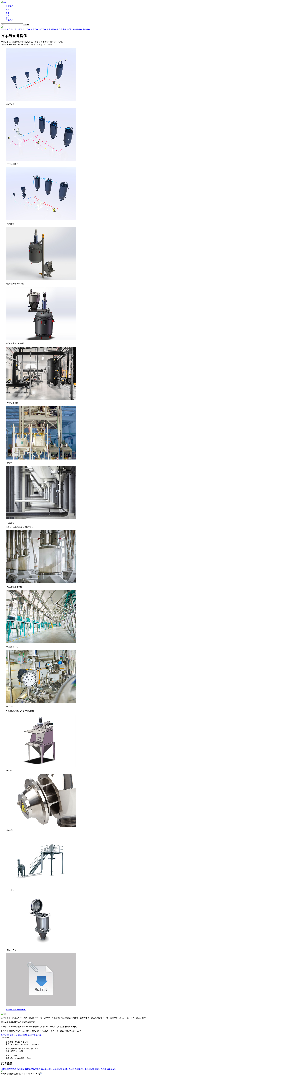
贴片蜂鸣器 (11, 1069)
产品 (7, 10)
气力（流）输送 (15, 29)
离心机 (71, 1069)
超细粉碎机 (57, 1069)
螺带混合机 (111, 1069)
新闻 (7, 18)
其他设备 (86, 29)
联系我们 (9, 20)
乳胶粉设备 (51, 29)
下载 (40, 1035)
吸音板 (28, 1069)
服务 (7, 15)
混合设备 (26, 29)
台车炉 (65, 1069)
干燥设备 (4, 29)
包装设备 (78, 29)
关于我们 (9, 6)
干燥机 (97, 1069)
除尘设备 (34, 29)
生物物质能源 (68, 29)
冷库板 (103, 1069)
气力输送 (20, 1069)
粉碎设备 (42, 29)
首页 (3, 1035)
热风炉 (59, 29)
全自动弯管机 (46, 1069)
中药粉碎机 (89, 1069)
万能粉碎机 (79, 1069)
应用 (7, 13)
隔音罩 (4, 1069)
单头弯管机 (35, 1069)
